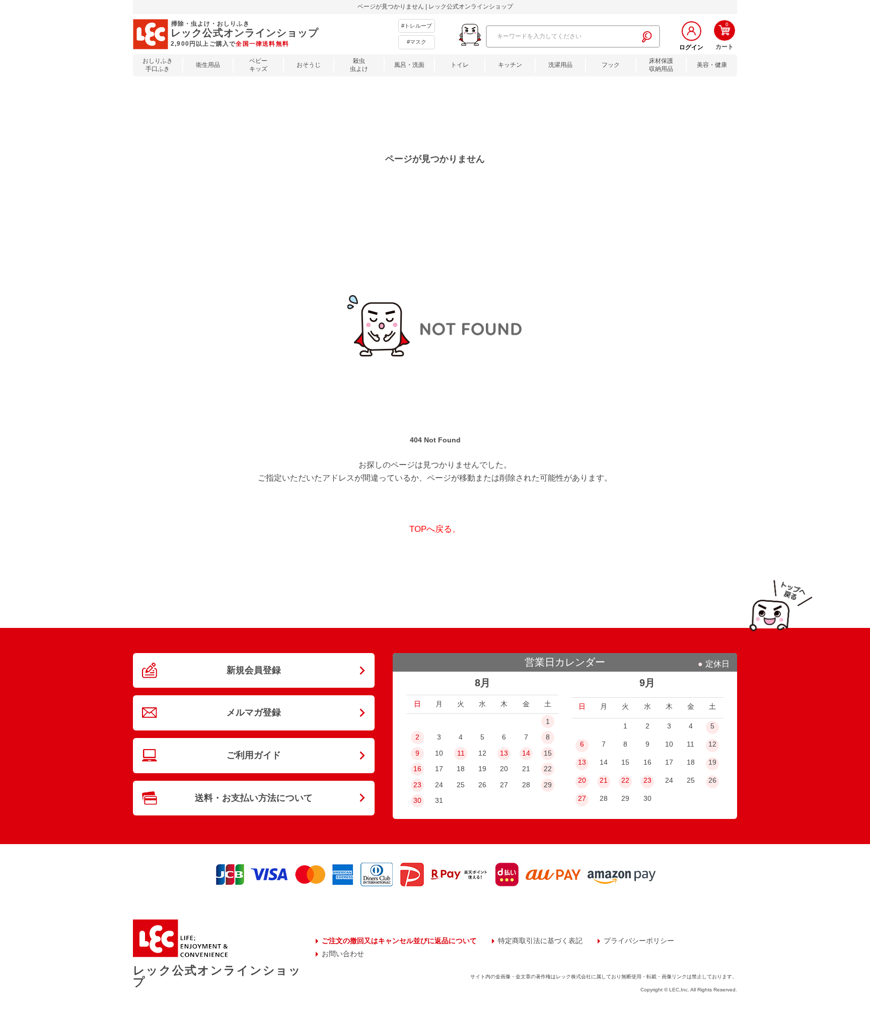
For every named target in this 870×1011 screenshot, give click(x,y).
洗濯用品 (560, 64)
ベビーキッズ (258, 65)
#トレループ (416, 26)
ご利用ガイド (254, 755)
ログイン (691, 47)
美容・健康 (712, 64)
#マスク (416, 42)
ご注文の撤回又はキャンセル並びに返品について (399, 941)
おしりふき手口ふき (157, 65)
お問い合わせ (343, 954)
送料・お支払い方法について (254, 798)
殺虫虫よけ (359, 65)
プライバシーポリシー (639, 941)
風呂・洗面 (409, 64)
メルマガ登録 (254, 712)
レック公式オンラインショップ (217, 976)
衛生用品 (208, 64)
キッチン (510, 64)
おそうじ (309, 64)
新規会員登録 (254, 670)
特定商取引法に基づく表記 (540, 941)
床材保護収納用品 (661, 65)
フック (611, 64)
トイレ (460, 64)
